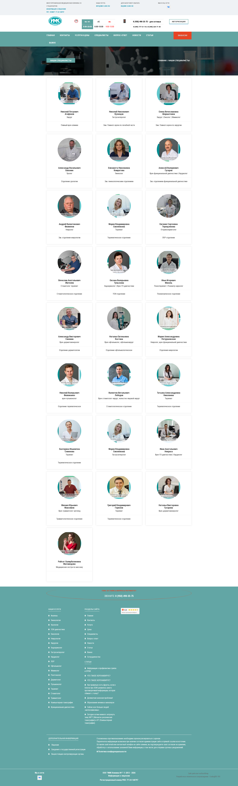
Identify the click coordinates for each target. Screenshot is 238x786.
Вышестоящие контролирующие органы (67, 754)
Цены (89, 629)
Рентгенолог (56, 675)
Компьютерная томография (62, 702)
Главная (50, 35)
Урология (54, 625)
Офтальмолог (56, 666)
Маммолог (55, 670)
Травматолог (56, 698)
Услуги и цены (82, 35)
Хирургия (54, 643)
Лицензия (55, 745)
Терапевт (54, 689)
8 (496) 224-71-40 (154, 27)
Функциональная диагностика (62, 707)
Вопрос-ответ (120, 35)
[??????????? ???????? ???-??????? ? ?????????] (168, 7)
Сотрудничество (93, 657)
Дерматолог (56, 680)
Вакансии (182, 35)
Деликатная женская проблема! (100, 698)
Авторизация (179, 22)
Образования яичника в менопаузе (100, 702)
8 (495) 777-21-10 (139, 27)
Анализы (54, 615)
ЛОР (52, 661)
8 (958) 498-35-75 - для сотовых (147, 21)
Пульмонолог (56, 684)
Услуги (90, 625)
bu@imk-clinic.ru (127, 6)
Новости (136, 35)
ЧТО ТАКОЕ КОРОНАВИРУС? (98, 676)
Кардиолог (55, 657)
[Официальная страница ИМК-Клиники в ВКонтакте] (39, 778)
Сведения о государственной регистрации (68, 749)
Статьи (149, 35)
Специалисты (101, 35)
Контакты (65, 35)
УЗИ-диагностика (58, 629)
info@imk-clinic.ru (103, 6)
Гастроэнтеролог (58, 652)
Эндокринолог (56, 647)
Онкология (55, 634)
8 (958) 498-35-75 (124, 595)
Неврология (55, 638)
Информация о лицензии (56, 9)
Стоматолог (55, 693)
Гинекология (56, 620)
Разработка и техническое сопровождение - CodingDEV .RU (198, 777)
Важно (52, 43)
